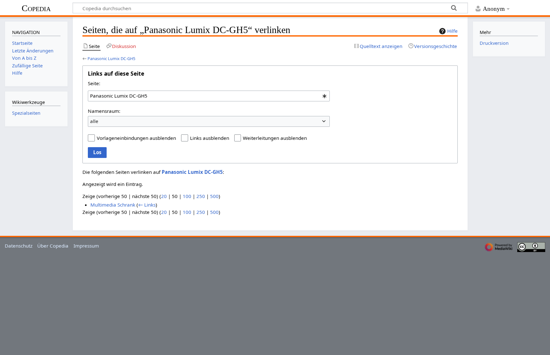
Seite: (94, 83)
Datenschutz (18, 245)
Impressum (86, 245)
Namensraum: (104, 111)
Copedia (36, 8)
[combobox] (209, 96)
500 (214, 196)
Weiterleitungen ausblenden (275, 138)
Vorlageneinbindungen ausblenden (136, 138)
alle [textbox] (94, 121)
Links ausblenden (209, 138)
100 (187, 196)
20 (164, 196)
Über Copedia (52, 245)
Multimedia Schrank (112, 204)
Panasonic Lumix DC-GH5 (111, 58)
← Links (147, 204)
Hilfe (452, 31)
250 (200, 196)
